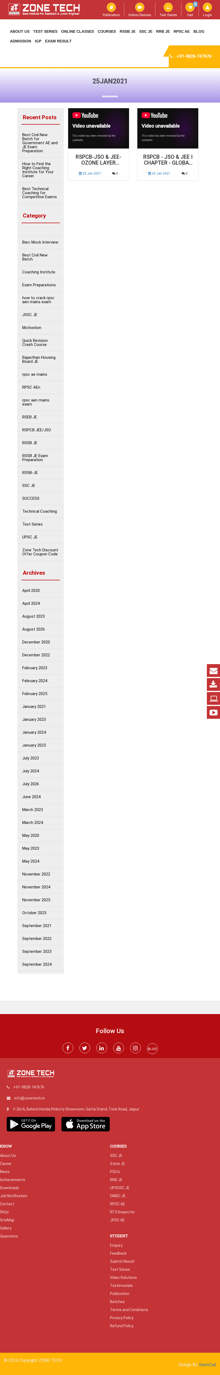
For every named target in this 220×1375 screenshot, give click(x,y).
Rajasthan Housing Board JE (39, 360)
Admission (20, 41)
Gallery (6, 1228)
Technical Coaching (39, 511)
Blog (198, 31)
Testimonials (121, 1285)
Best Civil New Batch (34, 257)
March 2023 (32, 810)
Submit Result (122, 1261)
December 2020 (36, 642)
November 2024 (36, 887)
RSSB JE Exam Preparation (35, 458)
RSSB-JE (30, 473)
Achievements (12, 1180)
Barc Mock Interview (40, 242)
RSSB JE (127, 31)
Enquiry (116, 1245)
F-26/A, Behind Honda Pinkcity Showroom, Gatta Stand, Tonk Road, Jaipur (76, 1109)
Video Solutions (123, 1277)
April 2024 (31, 604)
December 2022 (36, 655)
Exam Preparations (39, 285)
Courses (107, 31)
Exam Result (58, 41)
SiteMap (7, 1220)
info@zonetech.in (29, 1098)
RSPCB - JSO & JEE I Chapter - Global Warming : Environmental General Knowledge (168, 160)
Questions (9, 1236)
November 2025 (36, 900)
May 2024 (30, 861)
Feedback (118, 1253)
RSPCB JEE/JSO (36, 430)
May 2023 (30, 848)
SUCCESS (30, 499)
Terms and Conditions (129, 1310)
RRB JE (163, 31)
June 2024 (31, 797)
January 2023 (34, 720)
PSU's (115, 1172)
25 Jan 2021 (91, 173)
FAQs (4, 1212)
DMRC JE (118, 1196)
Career (6, 1163)
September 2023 (37, 952)
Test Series (168, 15)
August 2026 (33, 629)
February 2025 (34, 694)
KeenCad (207, 1364)
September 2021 (37, 926)
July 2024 (30, 771)
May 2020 (30, 836)
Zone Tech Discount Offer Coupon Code (40, 552)
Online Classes (139, 15)
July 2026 (30, 784)
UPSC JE (30, 537)
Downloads (9, 1188)
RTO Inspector (122, 1212)
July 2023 (30, 758)
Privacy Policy (122, 1318)
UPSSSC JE (120, 1188)
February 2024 (34, 681)
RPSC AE (182, 31)
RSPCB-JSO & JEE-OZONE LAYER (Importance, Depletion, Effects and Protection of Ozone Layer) (98, 160)
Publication (111, 15)
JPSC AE (117, 1220)
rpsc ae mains (34, 374)
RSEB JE (29, 417)
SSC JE (145, 31)
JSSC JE (29, 315)
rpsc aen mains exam (35, 402)
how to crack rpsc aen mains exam (38, 300)
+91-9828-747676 (194, 56)
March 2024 (32, 823)
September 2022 (37, 939)
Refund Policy (122, 1326)
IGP (38, 41)
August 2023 (33, 616)
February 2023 (34, 668)
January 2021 (34, 707)
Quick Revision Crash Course (35, 343)
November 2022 (36, 874)
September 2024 (37, 964)
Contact (7, 1204)
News (5, 1172)
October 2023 (34, 913)
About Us (20, 31)
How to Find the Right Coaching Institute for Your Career (38, 170)
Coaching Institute (38, 272)
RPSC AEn (31, 387)
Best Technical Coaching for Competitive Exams (39, 193)
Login (207, 15)
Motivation (31, 328)
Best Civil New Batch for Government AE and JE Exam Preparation (40, 143)
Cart (191, 10)
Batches (117, 1302)
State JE (117, 1163)
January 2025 (34, 745)
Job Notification (13, 1196)
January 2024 (34, 732)
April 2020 (31, 591)
